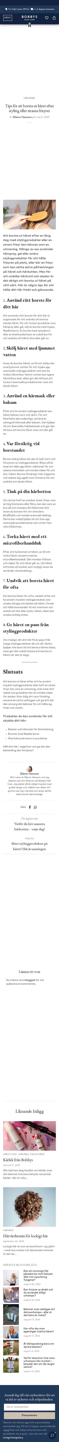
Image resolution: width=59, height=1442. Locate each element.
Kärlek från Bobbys (18, 1159)
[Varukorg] (54, 18)
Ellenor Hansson (22, 117)
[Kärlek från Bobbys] (29, 1136)
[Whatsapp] (35, 807)
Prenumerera (29, 1415)
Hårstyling (10, 1154)
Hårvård (29, 98)
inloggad (29, 980)
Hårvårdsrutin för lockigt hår (25, 1236)
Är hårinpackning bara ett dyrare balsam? (39, 1345)
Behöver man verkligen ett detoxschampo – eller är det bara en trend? (39, 1312)
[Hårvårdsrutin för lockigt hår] (29, 1207)
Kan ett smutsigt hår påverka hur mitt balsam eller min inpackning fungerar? (38, 1275)
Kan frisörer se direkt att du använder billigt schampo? (38, 1293)
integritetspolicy (13, 1438)
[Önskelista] (46, 18)
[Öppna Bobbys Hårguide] (52, 1435)
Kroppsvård (37, 1154)
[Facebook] (29, 807)
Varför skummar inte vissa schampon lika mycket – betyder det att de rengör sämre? (39, 1363)
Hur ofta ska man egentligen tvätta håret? (39, 1330)
